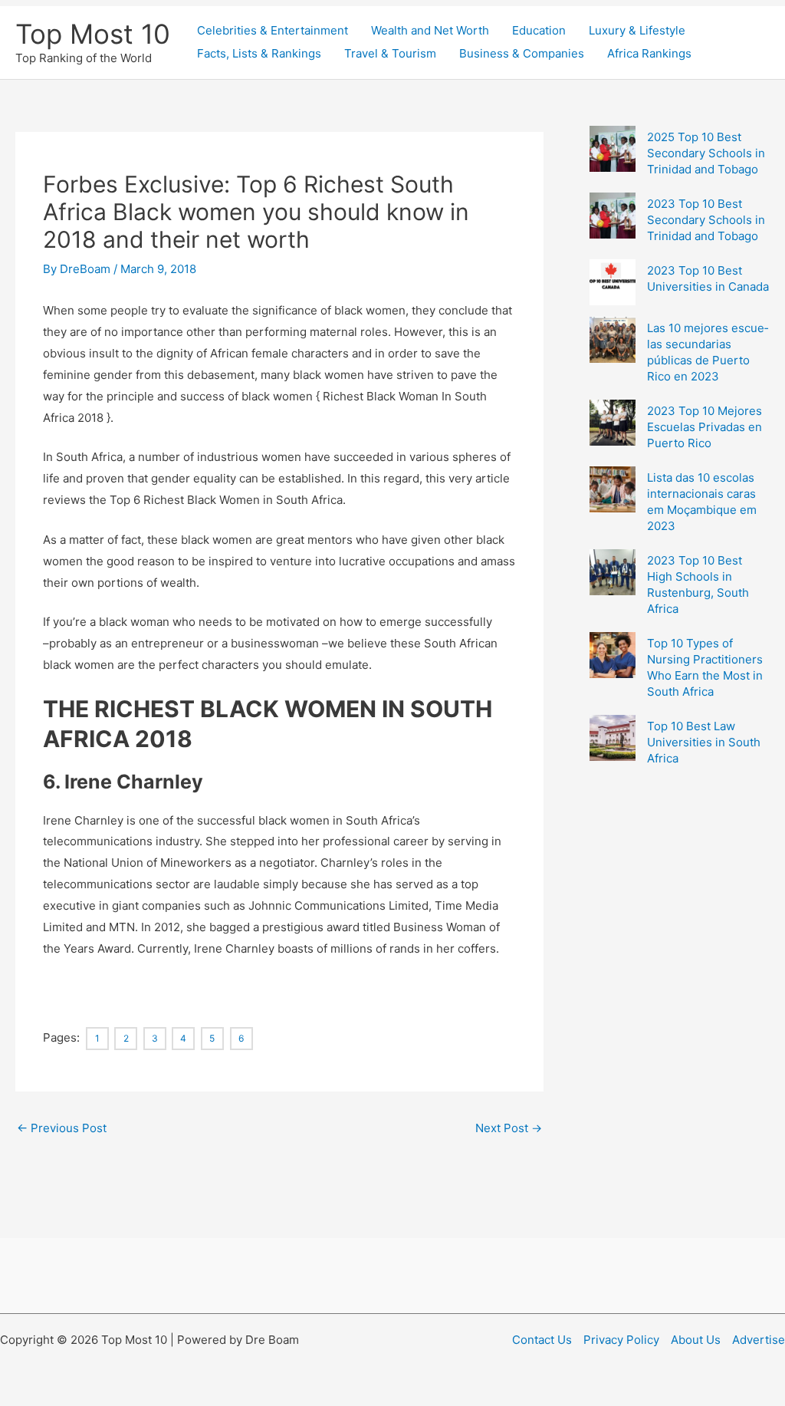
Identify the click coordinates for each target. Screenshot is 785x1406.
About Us (696, 1339)
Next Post (508, 1128)
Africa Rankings (649, 53)
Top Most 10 (92, 34)
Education (539, 30)
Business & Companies (521, 53)
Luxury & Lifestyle (637, 30)
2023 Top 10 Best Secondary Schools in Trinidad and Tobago (706, 219)
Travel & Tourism (390, 53)
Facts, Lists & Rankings (259, 53)
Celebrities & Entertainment (272, 30)
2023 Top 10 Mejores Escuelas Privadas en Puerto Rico (704, 426)
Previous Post (62, 1128)
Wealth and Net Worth (430, 30)
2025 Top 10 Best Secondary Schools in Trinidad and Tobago (706, 153)
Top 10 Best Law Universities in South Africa (703, 742)
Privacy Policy (621, 1339)
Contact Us (542, 1339)
